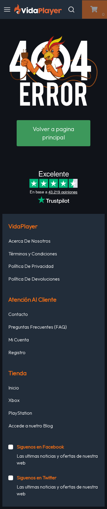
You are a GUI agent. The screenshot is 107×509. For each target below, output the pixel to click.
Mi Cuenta (18, 340)
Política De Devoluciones (34, 279)
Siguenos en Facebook (40, 447)
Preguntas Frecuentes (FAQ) (37, 327)
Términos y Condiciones (32, 254)
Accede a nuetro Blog (30, 426)
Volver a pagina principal (53, 133)
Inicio (13, 388)
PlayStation (20, 413)
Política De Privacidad (31, 266)
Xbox (14, 400)
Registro (17, 352)
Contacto (18, 314)
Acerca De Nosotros (29, 241)
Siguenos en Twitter (36, 478)
